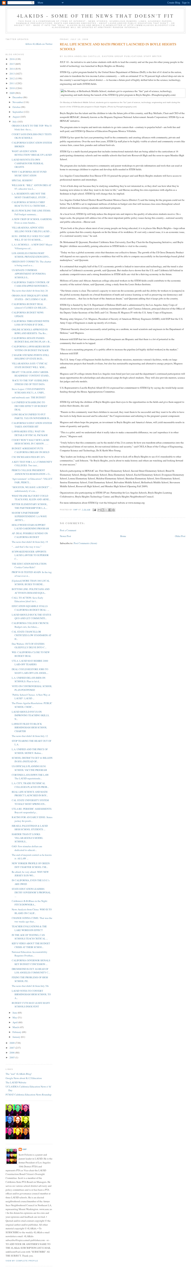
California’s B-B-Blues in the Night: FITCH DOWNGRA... (30, 902)
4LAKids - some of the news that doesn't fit (95, 16)
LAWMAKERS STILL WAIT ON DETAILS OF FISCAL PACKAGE (30, 433)
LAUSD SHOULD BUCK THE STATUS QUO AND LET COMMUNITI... (31, 616)
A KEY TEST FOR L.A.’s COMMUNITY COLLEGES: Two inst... (32, 463)
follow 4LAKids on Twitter (39, 44)
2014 (12, 68)
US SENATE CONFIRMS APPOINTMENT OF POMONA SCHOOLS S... (29, 273)
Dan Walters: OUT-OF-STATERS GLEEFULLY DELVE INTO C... (29, 645)
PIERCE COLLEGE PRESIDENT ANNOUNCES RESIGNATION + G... (31, 472)
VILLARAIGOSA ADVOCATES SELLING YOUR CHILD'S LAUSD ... (31, 229)
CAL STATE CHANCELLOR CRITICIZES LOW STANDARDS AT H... (31, 635)
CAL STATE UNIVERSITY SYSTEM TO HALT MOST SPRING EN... (30, 802)
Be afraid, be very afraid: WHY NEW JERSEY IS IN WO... (30, 873)
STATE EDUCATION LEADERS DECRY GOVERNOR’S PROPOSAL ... (31, 892)
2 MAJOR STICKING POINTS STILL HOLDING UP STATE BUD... (30, 356)
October (16, 107)
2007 (12, 1047)
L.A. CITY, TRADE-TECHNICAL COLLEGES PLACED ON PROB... (30, 785)
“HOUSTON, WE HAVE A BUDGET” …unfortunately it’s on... (32, 489)
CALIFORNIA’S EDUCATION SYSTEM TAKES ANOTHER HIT (32, 424)
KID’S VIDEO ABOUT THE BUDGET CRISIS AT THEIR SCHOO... (31, 945)
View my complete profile (22, 1261)
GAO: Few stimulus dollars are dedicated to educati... (27, 848)
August (16, 116)
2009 (12, 93)
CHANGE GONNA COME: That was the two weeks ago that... (32, 919)
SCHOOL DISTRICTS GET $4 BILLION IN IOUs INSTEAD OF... (32, 759)
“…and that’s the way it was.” (26, 546)
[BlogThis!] (103, 510)
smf (24, 1149)
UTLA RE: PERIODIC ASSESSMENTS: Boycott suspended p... (32, 810)
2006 (12, 1052)
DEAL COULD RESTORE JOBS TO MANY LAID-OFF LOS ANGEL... (30, 671)
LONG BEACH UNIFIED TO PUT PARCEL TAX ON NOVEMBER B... (31, 416)
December (17, 97)
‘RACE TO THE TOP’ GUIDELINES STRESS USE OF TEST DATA (30, 382)
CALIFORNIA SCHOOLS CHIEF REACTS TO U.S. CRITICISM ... (29, 204)
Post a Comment (68, 530)
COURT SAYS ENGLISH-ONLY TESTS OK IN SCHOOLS (31, 136)
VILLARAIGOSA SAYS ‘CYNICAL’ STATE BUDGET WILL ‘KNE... (30, 365)
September (18, 111)
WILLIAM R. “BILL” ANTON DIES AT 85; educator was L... (31, 187)
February (17, 1032)
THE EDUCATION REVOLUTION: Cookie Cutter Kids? (29, 565)
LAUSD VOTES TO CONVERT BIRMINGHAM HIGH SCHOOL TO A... (31, 994)
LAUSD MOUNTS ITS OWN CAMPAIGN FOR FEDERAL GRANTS (28, 163)
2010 (12, 88)
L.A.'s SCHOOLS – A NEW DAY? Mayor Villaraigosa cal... (32, 246)
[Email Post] (94, 510)
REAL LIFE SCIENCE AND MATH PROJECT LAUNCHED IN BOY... (30, 793)
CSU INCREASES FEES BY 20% (28, 457)
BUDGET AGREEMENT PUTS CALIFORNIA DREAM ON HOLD (30, 450)
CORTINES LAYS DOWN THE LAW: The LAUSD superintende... (30, 776)
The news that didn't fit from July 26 (30, 290)
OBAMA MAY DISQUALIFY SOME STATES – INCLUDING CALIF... (30, 297)
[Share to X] (106, 510)
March (16, 1027)
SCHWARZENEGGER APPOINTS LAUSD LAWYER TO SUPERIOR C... (30, 555)
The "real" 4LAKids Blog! (19, 1073)
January (16, 1037)
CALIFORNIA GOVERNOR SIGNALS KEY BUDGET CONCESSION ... (31, 962)
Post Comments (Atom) (85, 543)
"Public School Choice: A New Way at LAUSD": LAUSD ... (31, 696)
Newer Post (65, 536)
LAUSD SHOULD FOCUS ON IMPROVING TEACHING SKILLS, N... (30, 715)
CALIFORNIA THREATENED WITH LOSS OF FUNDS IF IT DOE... (30, 322)
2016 (12, 59)
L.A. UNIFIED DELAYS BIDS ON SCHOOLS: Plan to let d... (28, 679)
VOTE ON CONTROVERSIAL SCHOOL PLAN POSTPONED (32, 688)
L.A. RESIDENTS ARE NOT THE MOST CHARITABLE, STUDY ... (30, 195)
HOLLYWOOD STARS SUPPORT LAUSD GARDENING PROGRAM (30, 526)
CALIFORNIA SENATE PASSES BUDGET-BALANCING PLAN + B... (31, 339)
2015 (12, 64)
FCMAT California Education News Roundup (28, 1094)
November (18, 102)
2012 (12, 78)
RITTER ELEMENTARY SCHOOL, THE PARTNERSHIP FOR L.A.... (30, 506)
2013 (12, 73)
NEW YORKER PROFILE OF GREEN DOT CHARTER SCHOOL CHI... (31, 865)
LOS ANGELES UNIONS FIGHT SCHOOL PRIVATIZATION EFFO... (31, 255)
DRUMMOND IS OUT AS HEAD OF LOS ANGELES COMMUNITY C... (31, 970)
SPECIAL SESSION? (22, 180)
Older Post (180, 536)
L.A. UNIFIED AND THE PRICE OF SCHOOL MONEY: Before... (30, 751)
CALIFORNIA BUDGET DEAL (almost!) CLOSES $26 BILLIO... (30, 305)
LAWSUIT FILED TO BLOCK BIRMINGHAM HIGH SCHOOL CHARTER (29, 727)
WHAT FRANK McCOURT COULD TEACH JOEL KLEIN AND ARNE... (31, 497)
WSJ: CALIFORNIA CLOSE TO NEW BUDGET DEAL (31, 654)
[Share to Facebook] (110, 510)
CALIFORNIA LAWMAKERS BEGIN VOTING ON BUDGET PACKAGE (31, 348)
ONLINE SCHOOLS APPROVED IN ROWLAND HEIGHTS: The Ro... (30, 331)
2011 (12, 83)
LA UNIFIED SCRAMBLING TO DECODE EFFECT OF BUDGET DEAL (29, 406)
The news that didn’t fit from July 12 (30, 736)
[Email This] (99, 510)
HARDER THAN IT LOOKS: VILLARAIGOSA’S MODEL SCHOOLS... (27, 837)
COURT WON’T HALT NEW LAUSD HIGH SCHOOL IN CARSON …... (30, 441)
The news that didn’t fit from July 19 (30, 542)
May (15, 1017)
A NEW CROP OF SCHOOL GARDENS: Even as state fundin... (32, 221)
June (15, 1012)
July (14, 121)
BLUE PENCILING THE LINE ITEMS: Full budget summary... (31, 212)
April (15, 1022)
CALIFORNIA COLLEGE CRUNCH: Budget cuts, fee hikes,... (30, 624)
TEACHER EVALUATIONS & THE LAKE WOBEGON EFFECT (29, 928)
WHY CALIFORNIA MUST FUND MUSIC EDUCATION (29, 173)
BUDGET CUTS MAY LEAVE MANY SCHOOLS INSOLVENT (31, 1004)
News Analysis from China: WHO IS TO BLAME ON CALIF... (32, 911)
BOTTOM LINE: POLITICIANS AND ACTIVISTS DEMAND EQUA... (30, 590)
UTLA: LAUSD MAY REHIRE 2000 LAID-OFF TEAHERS (30, 662)
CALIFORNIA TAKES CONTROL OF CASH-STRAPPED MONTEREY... (30, 284)
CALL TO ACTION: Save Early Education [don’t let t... (27, 599)
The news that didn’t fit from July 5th (30, 986)
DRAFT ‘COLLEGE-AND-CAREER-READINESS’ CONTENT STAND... (31, 373)
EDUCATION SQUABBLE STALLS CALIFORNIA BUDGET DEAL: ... (30, 607)
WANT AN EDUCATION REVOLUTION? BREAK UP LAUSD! (32, 153)
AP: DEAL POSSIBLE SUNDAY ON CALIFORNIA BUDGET (30, 535)
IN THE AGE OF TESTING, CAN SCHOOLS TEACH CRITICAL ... (30, 936)
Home (123, 536)
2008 (12, 1042)
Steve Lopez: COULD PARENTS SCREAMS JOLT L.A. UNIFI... (28, 390)
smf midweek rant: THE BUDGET (29, 397)
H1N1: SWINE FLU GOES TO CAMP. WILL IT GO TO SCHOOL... (31, 238)
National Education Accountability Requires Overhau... (29, 953)
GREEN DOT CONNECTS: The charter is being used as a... (31, 263)
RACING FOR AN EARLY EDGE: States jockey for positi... (32, 819)
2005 (12, 1057)
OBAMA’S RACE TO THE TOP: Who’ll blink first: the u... (32, 127)
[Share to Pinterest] (113, 510)
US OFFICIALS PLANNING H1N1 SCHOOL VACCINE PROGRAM (29, 768)
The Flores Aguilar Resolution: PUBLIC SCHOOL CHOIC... (32, 705)
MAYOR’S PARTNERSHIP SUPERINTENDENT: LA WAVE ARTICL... (29, 516)
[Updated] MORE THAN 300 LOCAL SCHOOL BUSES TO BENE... (31, 582)
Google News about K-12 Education (24, 1078)
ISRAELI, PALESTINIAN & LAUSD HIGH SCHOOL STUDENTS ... (30, 827)
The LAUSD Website (16, 1082)
